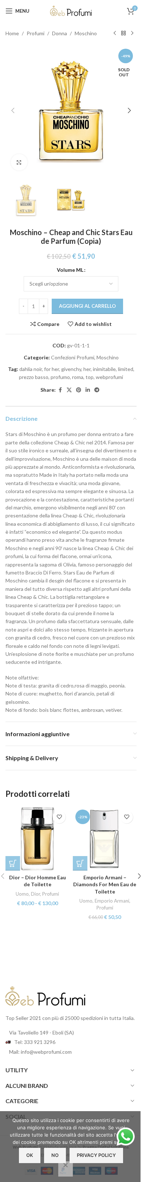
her (87, 369)
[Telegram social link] (97, 390)
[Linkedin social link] (87, 390)
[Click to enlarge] (19, 162)
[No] (65, 1169)
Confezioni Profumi (72, 357)
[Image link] (45, 996)
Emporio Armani (112, 901)
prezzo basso (33, 377)
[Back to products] (123, 33)
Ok (29, 1155)
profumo (60, 377)
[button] (12, 110)
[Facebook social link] (60, 390)
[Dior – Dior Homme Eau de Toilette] (37, 839)
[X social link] (69, 390)
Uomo (22, 894)
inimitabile (104, 369)
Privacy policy (96, 1155)
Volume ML (70, 270)
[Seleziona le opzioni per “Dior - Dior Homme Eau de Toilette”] (12, 863)
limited (125, 369)
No (55, 1155)
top (90, 377)
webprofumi (109, 377)
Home (12, 33)
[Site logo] (71, 10)
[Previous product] (114, 33)
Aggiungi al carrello (87, 306)
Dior (35, 894)
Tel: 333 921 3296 (34, 1042)
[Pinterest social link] (78, 390)
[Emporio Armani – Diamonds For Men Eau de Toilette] (105, 839)
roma (77, 377)
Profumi (35, 33)
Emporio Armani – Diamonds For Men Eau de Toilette (104, 884)
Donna (59, 33)
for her (51, 369)
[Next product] (132, 33)
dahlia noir (30, 369)
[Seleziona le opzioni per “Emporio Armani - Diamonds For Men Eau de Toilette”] (80, 863)
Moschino (86, 33)
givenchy (71, 369)
